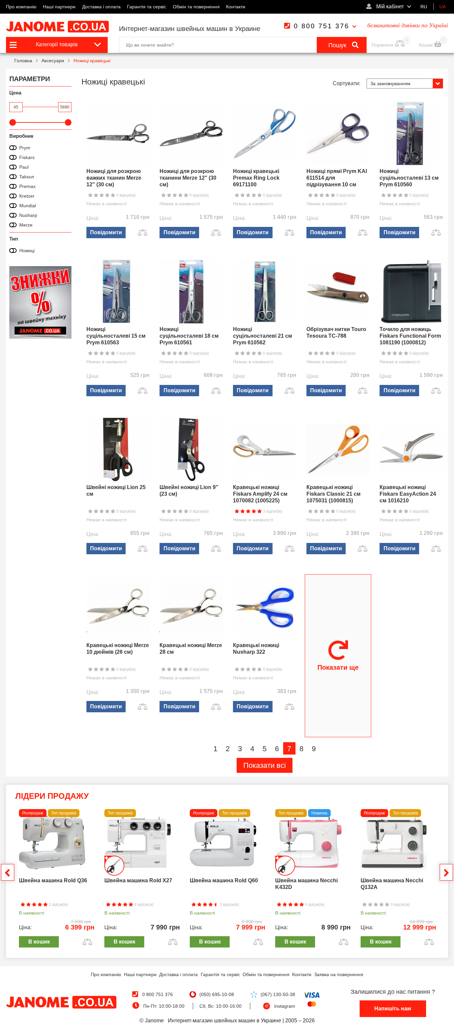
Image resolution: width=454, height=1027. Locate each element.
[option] (56, 880)
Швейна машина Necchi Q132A (392, 884)
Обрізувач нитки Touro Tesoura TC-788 (336, 332)
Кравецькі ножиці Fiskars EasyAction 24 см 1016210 (408, 493)
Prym (24, 147)
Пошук (338, 45)
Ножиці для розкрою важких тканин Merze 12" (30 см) (113, 177)
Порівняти (383, 45)
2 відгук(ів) (58, 904)
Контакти (235, 6)
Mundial (27, 205)
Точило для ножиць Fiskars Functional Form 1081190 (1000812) (410, 335)
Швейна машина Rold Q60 (224, 880)
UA (442, 6)
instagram (284, 1006)
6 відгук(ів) (143, 904)
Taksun (26, 176)
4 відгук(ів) (314, 904)
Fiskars (27, 157)
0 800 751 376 (321, 26)
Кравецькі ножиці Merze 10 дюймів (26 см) (117, 648)
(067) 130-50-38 (278, 994)
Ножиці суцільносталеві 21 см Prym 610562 (262, 335)
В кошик (39, 941)
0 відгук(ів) (125, 195)
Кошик (426, 45)
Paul (24, 167)
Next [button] (446, 872)
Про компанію (21, 6)
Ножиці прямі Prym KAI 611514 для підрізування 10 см (336, 177)
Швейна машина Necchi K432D (306, 884)
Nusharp (28, 215)
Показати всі (264, 765)
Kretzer (27, 196)
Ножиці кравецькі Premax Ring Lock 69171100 (256, 177)
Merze (26, 225)
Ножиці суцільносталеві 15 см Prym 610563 (116, 335)
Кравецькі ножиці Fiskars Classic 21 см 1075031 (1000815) (333, 493)
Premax (27, 186)
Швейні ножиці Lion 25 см (116, 490)
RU (423, 6)
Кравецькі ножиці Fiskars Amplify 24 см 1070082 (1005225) (260, 493)
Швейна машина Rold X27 (138, 880)
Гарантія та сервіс (146, 6)
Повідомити (106, 232)
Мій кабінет (389, 6)
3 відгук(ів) (272, 511)
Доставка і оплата (101, 6)
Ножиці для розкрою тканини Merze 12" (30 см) (188, 177)
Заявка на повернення (338, 974)
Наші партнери (59, 6)
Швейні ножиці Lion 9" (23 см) (189, 490)
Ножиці (27, 250)
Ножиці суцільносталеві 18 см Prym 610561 (189, 335)
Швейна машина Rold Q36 (53, 880)
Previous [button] (7, 872)
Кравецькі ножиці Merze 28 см (191, 648)
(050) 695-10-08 (216, 994)
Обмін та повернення (196, 6)
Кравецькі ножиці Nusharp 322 (256, 648)
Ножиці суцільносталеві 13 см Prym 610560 (409, 177)
